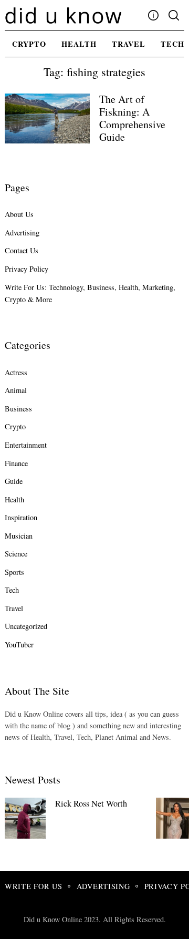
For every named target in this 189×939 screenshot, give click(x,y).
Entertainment (26, 445)
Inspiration (21, 517)
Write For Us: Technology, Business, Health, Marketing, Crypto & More (90, 293)
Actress (16, 372)
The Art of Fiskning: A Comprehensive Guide (132, 118)
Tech (12, 590)
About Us (19, 214)
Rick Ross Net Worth (91, 803)
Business (18, 409)
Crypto (29, 43)
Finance (16, 463)
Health (79, 43)
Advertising (22, 233)
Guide (14, 481)
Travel (128, 43)
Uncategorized (26, 626)
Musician (19, 536)
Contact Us (21, 250)
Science (16, 554)
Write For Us (33, 886)
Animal (16, 390)
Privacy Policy (26, 269)
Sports (14, 572)
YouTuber (19, 644)
